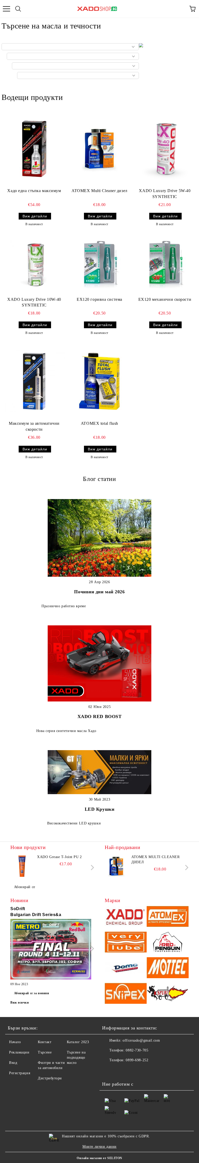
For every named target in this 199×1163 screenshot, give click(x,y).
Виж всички (19, 1002)
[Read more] (50, 950)
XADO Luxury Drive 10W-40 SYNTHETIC (34, 302)
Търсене (45, 1052)
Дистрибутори (50, 1078)
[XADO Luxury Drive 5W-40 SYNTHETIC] (165, 148)
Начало (15, 1042)
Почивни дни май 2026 (99, 591)
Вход (13, 1063)
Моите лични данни (99, 1147)
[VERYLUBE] (126, 943)
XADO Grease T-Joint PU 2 (59, 857)
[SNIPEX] (126, 994)
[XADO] (126, 917)
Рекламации (19, 1052)
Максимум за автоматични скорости (34, 426)
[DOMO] (126, 968)
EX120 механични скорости (164, 299)
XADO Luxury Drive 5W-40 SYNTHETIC (164, 193)
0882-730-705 (137, 1050)
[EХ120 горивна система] (99, 265)
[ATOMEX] (168, 917)
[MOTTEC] (168, 968)
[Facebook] (109, 1070)
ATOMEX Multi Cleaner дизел (99, 190)
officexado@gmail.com (141, 1040)
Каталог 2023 (78, 1042)
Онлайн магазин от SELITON (99, 1158)
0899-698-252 (137, 1060)
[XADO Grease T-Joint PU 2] (22, 866)
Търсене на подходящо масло (76, 1057)
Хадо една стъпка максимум (34, 190)
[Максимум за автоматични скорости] (34, 381)
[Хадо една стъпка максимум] (34, 148)
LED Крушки (100, 809)
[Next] (91, 867)
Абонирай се (24, 887)
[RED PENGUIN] (168, 943)
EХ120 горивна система (99, 299)
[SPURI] (168, 994)
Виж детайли (35, 216)
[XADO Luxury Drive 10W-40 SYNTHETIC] (34, 265)
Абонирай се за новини (31, 993)
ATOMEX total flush (99, 423)
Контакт (44, 1042)
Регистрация (19, 1073)
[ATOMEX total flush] (99, 381)
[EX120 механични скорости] (164, 265)
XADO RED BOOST (99, 716)
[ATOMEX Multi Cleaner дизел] (99, 148)
